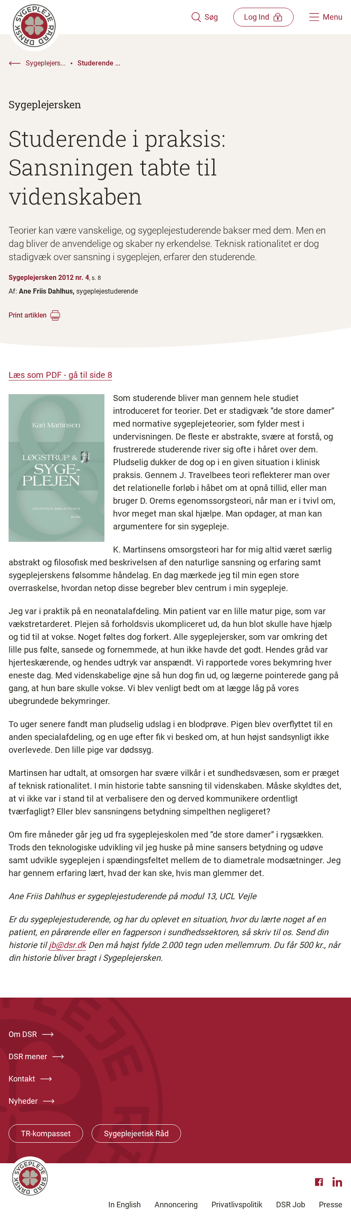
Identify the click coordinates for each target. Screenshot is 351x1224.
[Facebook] (320, 1182)
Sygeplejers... (45, 63)
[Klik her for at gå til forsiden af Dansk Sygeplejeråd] (100, 17)
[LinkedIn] (337, 1182)
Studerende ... (98, 63)
